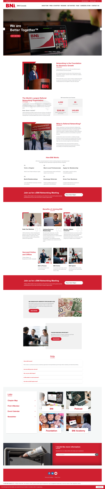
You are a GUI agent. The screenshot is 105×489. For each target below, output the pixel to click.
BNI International (85, 1)
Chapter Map (13, 400)
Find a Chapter (54, 5)
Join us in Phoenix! (17, 36)
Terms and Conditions (49, 477)
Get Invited (71, 5)
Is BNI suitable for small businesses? (31, 377)
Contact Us (95, 5)
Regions (63, 5)
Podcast (78, 408)
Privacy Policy (57, 477)
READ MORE (34, 310)
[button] (4, 29)
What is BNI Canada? (28, 361)
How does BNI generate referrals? (31, 369)
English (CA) (8, 1)
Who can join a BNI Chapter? (30, 373)
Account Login (93, 1)
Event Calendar (14, 411)
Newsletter (12, 416)
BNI (51, 408)
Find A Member (13, 406)
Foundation (51, 430)
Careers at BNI (85, 5)
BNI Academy (78, 430)
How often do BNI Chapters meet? (31, 381)
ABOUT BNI (45, 5)
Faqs (77, 5)
